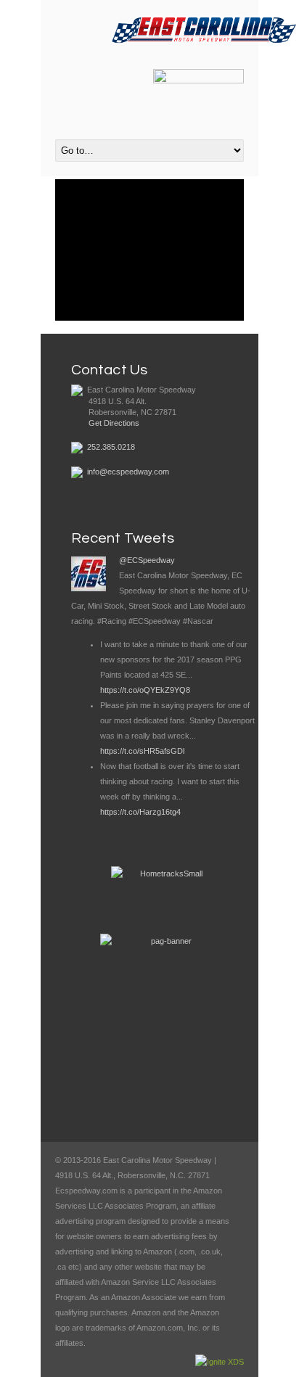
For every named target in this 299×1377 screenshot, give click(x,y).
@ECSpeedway (147, 560)
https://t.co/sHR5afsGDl (142, 751)
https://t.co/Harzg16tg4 (140, 811)
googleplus (126, 73)
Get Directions (114, 423)
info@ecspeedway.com (128, 471)
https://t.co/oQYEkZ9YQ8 (145, 690)
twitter (87, 73)
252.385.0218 (111, 447)
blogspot (106, 73)
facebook (67, 73)
